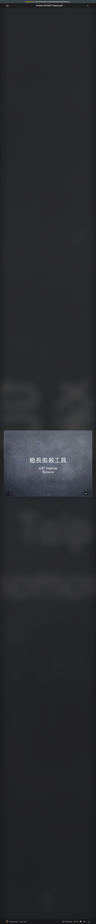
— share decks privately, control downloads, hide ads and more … (48, 1)
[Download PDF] (89, 921)
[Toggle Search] (87, 5)
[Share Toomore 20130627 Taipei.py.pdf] (80, 921)
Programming (68, 921)
